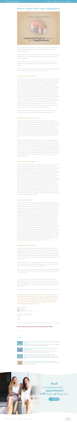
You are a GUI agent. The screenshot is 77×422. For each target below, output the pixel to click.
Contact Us (68, 1)
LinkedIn (18, 319)
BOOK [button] (54, 399)
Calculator (61, 1)
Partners (55, 1)
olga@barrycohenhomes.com (26, 310)
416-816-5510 (22, 309)
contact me (27, 286)
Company (49, 1)
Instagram (19, 316)
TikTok (18, 317)
